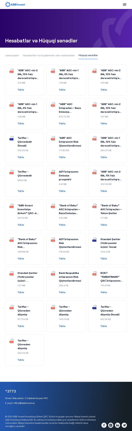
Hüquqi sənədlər (88, 55)
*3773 (10, 391)
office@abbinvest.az (24, 403)
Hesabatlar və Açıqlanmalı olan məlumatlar (49, 55)
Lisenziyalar (12, 55)
